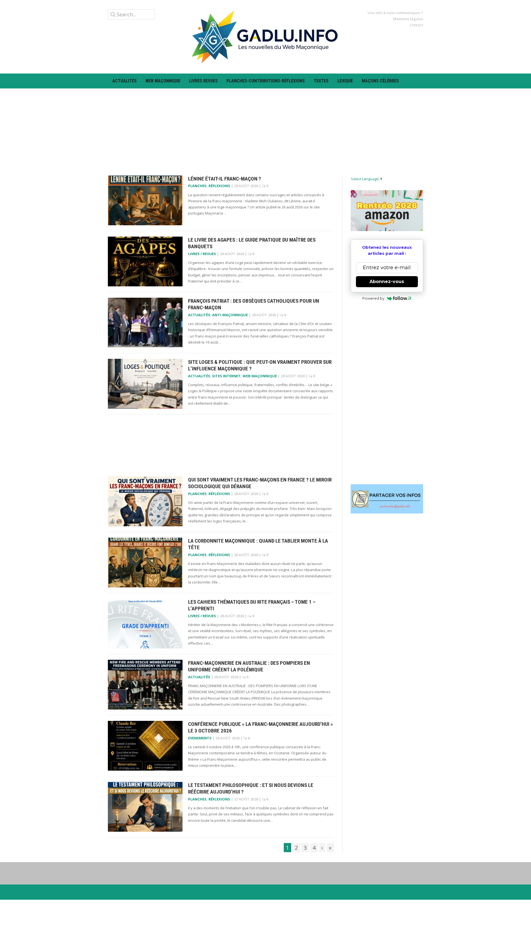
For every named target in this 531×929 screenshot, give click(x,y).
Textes (321, 80)
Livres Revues (203, 80)
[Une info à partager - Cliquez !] (387, 499)
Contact (416, 24)
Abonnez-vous (386, 281)
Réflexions (219, 185)
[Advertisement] (265, 127)
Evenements (200, 738)
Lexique (345, 80)
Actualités (124, 80)
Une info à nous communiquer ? (395, 12)
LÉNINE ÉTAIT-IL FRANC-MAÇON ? (224, 179)
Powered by (373, 298)
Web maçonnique (162, 80)
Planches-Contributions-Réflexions (266, 80)
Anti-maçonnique (230, 314)
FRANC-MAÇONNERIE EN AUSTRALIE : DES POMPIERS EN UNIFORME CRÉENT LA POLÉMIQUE (249, 666)
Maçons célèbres (380, 80)
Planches (197, 185)
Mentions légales (408, 18)
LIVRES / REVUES (202, 253)
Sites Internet (226, 375)
